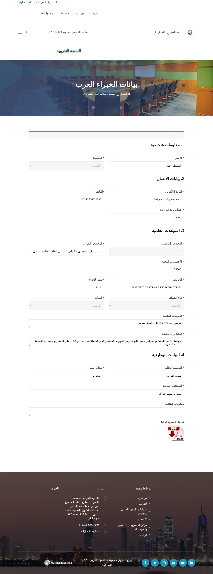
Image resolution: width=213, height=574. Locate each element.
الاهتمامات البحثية (165, 261)
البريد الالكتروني (166, 191)
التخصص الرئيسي (165, 243)
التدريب (143, 503)
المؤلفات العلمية (165, 315)
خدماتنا (65, 13)
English (22, 2)
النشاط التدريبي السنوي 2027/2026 (70, 32)
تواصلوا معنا (47, 13)
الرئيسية (93, 13)
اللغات (92, 297)
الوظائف (143, 534)
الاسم (171, 157)
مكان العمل (88, 367)
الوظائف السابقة (165, 385)
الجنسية (91, 157)
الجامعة (170, 279)
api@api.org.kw (89, 531)
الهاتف (92, 191)
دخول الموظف (44, 2)
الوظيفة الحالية (166, 367)
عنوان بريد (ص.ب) (164, 209)
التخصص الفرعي (85, 243)
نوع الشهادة (168, 297)
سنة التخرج (88, 279)
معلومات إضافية (174, 403)
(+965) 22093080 (89, 524)
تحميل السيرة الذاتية (172, 421)
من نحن (80, 13)
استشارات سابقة (165, 333)
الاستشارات (141, 519)
